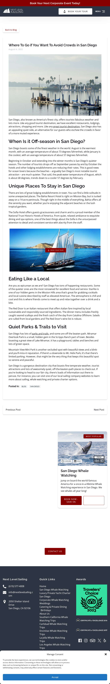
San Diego (34, 386)
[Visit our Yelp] (104, 641)
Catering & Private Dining (53, 606)
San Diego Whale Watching (54, 589)
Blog (24, 386)
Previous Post (13, 409)
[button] (105, 654)
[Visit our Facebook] (80, 641)
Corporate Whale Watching (54, 600)
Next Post (99, 409)
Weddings (45, 603)
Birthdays (46, 610)
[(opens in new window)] (91, 586)
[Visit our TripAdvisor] (92, 641)
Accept (55, 677)
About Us (45, 613)
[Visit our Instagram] (86, 641)
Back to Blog (11, 29)
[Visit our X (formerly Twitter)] (99, 641)
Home (43, 586)
